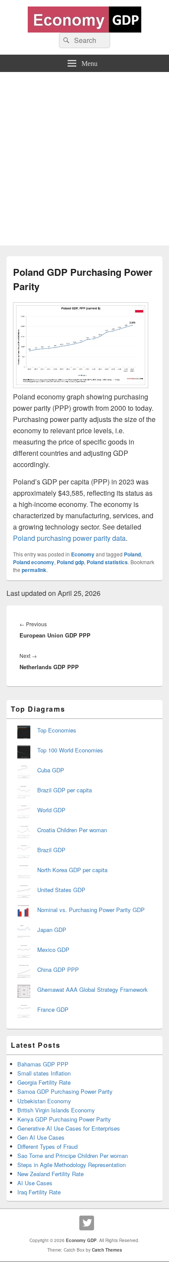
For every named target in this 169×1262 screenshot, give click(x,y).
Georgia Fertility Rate (44, 1082)
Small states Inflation (44, 1073)
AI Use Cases (34, 1183)
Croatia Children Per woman (72, 830)
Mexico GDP (53, 949)
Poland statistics (107, 562)
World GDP (51, 810)
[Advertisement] (84, 160)
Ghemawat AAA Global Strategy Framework (92, 989)
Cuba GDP (50, 770)
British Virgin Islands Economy (56, 1110)
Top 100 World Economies (70, 750)
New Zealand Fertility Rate (50, 1174)
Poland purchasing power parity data (69, 538)
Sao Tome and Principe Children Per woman (72, 1155)
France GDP (52, 1009)
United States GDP (61, 890)
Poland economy (33, 562)
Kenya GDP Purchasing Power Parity (64, 1119)
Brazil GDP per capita (64, 790)
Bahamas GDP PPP (42, 1064)
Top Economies (56, 730)
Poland (132, 554)
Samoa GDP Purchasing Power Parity (65, 1091)
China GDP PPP (58, 969)
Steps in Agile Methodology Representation (71, 1165)
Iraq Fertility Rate (39, 1192)
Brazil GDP (51, 850)
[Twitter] (86, 1223)
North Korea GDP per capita (72, 870)
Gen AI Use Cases (41, 1137)
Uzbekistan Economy (44, 1101)
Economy (82, 554)
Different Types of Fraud (47, 1146)
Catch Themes (107, 1250)
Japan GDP (51, 929)
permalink (34, 570)
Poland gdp (70, 562)
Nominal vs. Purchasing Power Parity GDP (91, 910)
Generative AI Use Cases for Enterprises (68, 1128)
